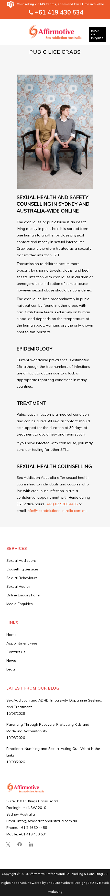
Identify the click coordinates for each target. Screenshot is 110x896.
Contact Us (15, 652)
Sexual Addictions (21, 560)
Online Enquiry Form (23, 595)
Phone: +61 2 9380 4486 (26, 827)
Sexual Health (18, 586)
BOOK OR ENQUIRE (97, 34)
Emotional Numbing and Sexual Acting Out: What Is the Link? (53, 752)
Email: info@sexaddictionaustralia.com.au (41, 821)
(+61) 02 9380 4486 (61, 504)
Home (11, 634)
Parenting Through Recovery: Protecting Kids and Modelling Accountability (47, 727)
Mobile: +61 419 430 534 (26, 834)
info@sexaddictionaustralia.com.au (56, 510)
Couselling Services (22, 569)
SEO (91, 883)
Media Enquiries (19, 603)
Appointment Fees (22, 643)
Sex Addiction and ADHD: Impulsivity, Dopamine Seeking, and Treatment (54, 703)
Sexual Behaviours (21, 578)
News (11, 660)
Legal (11, 669)
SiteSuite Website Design (66, 883)
